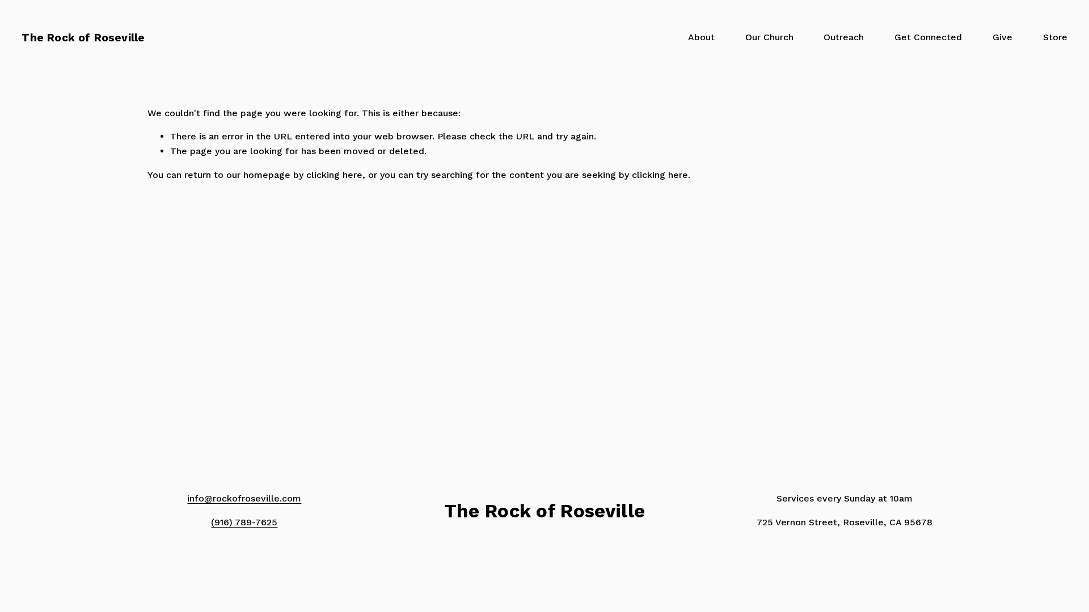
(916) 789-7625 (244, 522)
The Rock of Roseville (83, 37)
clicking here (334, 174)
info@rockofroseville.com (244, 498)
